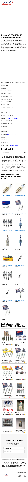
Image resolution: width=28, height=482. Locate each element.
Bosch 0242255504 (6, 96)
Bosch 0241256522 (6, 91)
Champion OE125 (6, 112)
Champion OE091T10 (7, 110)
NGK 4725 (4, 137)
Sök (25, 152)
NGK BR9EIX (4, 145)
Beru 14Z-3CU (5, 85)
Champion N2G (5, 104)
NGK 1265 (4, 126)
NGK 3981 (4, 134)
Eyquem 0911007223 (6, 121)
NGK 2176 (4, 132)
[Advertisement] (14, 19)
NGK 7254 (4, 140)
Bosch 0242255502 (6, 93)
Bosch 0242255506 (6, 99)
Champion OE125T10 (7, 115)
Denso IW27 (4, 118)
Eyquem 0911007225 (6, 123)
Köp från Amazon (13, 118)
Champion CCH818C (6, 101)
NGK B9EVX (4, 142)
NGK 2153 (4, 129)
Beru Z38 (3, 88)
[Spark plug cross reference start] (8, 475)
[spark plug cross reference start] (14, 3)
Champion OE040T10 (7, 107)
